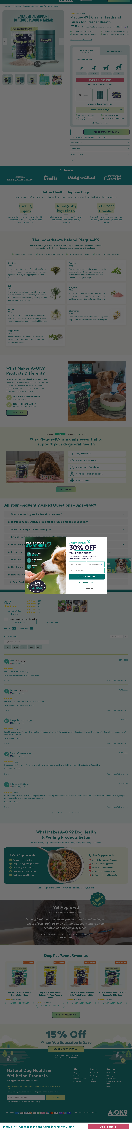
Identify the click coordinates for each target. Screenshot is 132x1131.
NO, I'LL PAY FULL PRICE (86, 582)
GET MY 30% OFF (86, 576)
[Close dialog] (104, 540)
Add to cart (106, 1126)
